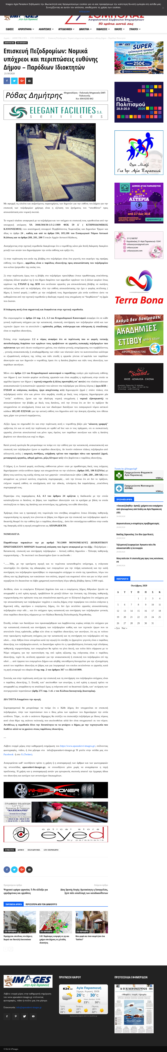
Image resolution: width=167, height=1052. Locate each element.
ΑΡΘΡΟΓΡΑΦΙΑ (24, 29)
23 (145, 617)
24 (153, 617)
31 (153, 623)
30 (145, 623)
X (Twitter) (26, 754)
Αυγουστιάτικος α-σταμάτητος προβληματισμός (137, 523)
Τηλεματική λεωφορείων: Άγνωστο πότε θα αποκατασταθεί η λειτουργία (136, 546)
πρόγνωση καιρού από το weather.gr (83, 1016)
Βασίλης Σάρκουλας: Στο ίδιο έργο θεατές (134, 534)
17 (153, 611)
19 (118, 617)
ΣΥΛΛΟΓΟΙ (133, 29)
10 (153, 604)
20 (125, 617)
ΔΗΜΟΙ (21, 850)
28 (131, 623)
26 (118, 623)
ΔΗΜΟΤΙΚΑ (84, 29)
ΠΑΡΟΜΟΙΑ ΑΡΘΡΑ (14, 904)
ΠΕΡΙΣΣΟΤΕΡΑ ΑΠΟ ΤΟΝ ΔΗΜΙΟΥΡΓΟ (41, 904)
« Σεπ (117, 628)
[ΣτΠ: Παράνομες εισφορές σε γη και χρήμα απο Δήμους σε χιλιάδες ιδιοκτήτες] (55, 922)
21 (131, 617)
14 (131, 611)
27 (125, 623)
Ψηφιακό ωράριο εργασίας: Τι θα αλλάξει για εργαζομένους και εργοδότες (26, 891)
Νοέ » (124, 628)
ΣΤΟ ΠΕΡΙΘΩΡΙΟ (37, 38)
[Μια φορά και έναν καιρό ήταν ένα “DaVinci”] (92, 922)
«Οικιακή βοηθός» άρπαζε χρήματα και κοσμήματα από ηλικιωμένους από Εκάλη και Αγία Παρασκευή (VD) (139, 509)
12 (118, 611)
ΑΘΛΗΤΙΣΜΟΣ (45, 29)
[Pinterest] (15, 1016)
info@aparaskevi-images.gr (29, 1007)
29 (138, 623)
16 (145, 611)
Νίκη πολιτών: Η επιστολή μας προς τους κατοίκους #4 (139, 560)
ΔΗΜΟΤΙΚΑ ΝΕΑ (19, 38)
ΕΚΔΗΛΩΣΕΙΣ (101, 29)
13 (125, 611)
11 (160, 604)
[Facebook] (7, 1016)
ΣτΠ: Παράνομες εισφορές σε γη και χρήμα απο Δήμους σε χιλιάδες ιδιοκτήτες (54, 939)
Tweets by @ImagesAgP (125, 469)
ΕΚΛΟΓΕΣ (118, 29)
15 (138, 611)
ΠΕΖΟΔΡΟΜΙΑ (34, 850)
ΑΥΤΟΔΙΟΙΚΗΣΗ (65, 29)
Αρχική (6, 38)
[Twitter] (24, 1016)
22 (138, 617)
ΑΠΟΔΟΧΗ (84, 11)
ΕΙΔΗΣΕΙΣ (10, 29)
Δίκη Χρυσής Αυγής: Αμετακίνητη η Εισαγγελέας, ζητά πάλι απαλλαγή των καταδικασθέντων (84, 891)
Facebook (9, 754)
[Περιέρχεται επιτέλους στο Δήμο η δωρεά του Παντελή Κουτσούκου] (20, 922)
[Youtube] (33, 1016)
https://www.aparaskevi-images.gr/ (77, 746)
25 (160, 617)
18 (160, 611)
